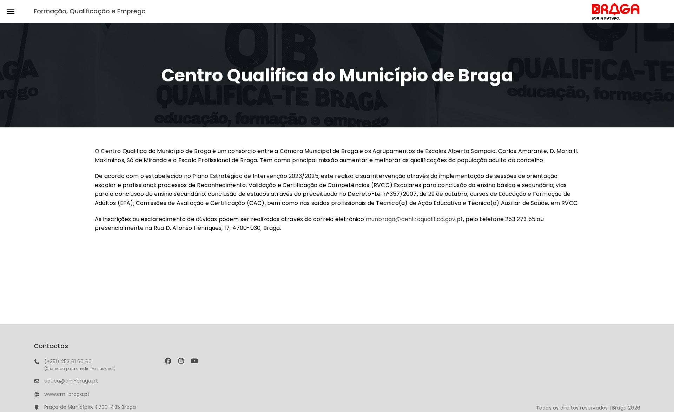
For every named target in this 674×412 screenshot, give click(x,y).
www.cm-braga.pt (67, 394)
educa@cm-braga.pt (71, 380)
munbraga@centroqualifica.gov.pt (414, 219)
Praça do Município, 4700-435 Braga (90, 407)
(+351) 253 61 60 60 (68, 361)
